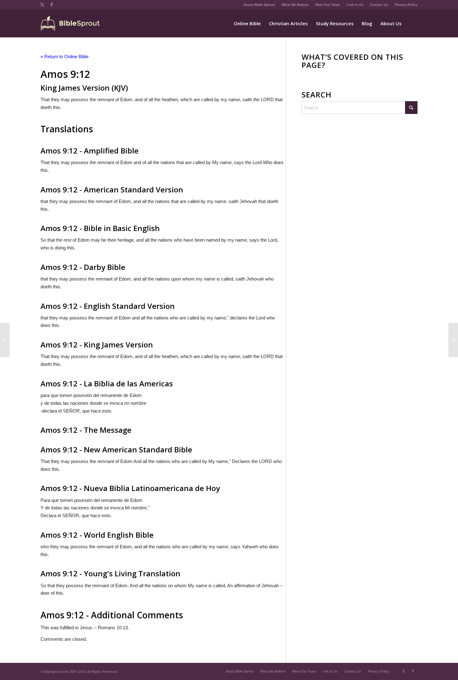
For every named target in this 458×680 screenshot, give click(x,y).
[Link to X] (42, 4)
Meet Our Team (327, 5)
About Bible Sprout (259, 5)
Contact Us (379, 5)
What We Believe (295, 5)
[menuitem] (259, 4)
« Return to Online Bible (64, 56)
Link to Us (354, 5)
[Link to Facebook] (51, 4)
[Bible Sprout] (71, 23)
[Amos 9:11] (5, 340)
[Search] (411, 23)
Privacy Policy (406, 5)
